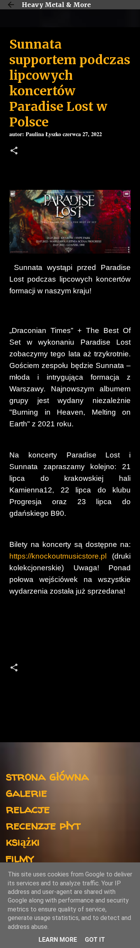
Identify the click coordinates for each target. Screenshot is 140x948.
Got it (95, 939)
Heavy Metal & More (56, 5)
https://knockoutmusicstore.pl (58, 556)
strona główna (47, 776)
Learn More (57, 939)
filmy (20, 858)
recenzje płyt (43, 825)
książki (23, 841)
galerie (26, 792)
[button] (14, 151)
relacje (28, 809)
